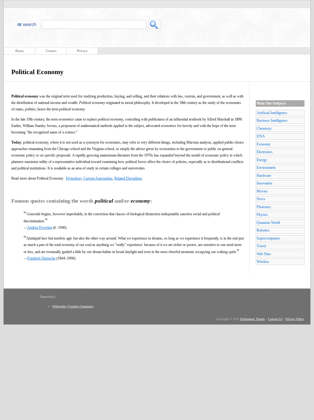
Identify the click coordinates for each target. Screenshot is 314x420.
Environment (266, 167)
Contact (51, 51)
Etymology (74, 178)
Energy (262, 160)
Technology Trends (252, 319)
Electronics (265, 152)
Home (19, 51)
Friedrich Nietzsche (41, 258)
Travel (261, 246)
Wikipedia (59, 306)
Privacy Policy (294, 319)
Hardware (264, 175)
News (261, 199)
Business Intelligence (272, 120)
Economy (263, 144)
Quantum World (268, 222)
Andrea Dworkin (39, 227)
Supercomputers (268, 238)
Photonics (264, 207)
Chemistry (264, 128)
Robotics (263, 230)
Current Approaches (98, 178)
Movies (262, 191)
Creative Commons (80, 306)
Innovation (264, 183)
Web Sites (264, 254)
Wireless (263, 262)
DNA (261, 136)
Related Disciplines (128, 178)
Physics (262, 214)
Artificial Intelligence (272, 113)
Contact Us (275, 319)
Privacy (82, 51)
